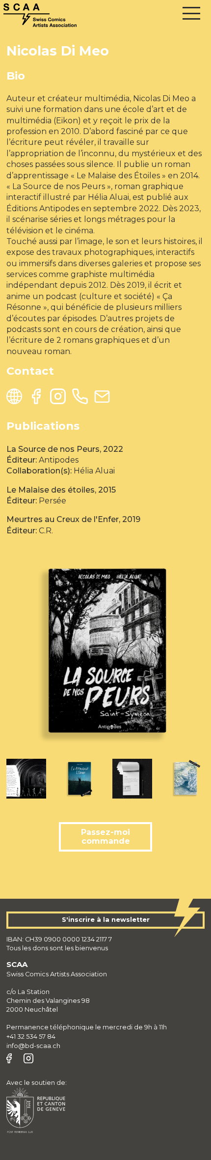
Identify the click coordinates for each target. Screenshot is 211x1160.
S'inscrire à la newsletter (106, 919)
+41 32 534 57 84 (30, 1036)
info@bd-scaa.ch (33, 1046)
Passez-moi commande (105, 837)
